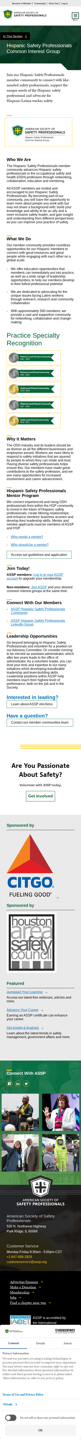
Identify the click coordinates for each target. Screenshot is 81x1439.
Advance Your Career (22, 1010)
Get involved (40, 796)
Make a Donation (23, 1287)
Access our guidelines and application (39, 555)
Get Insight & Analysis (23, 1028)
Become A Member (21, 3)
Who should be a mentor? (30, 545)
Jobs (13, 1297)
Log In (64, 3)
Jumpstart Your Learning (25, 992)
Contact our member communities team (40, 722)
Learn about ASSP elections (32, 704)
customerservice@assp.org (27, 1262)
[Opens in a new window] (33, 897)
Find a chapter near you (28, 1302)
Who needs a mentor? (27, 537)
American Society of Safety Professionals (25, 15)
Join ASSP (39, 587)
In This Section (13, 36)
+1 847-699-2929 (19, 1257)
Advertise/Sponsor (24, 1281)
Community (40, 3)
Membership (19, 1292)
